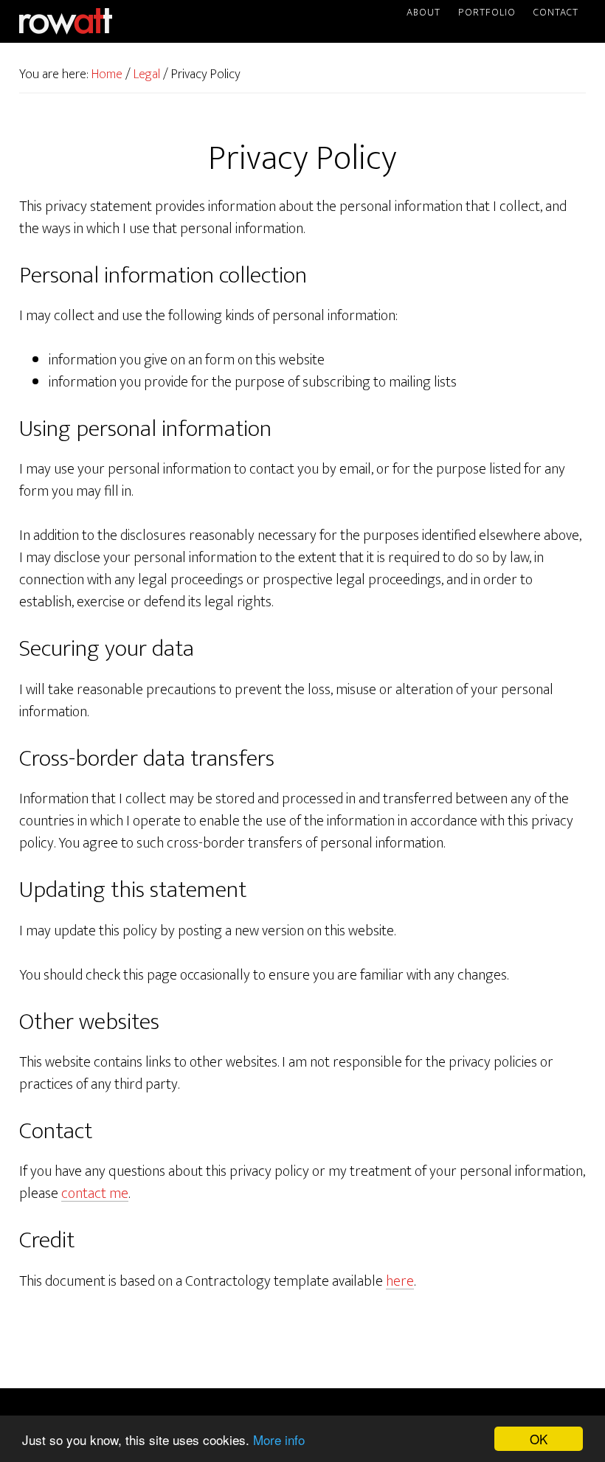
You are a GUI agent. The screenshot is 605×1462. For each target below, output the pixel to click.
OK (538, 1439)
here (400, 1281)
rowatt (65, 21)
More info (279, 1439)
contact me (94, 1193)
